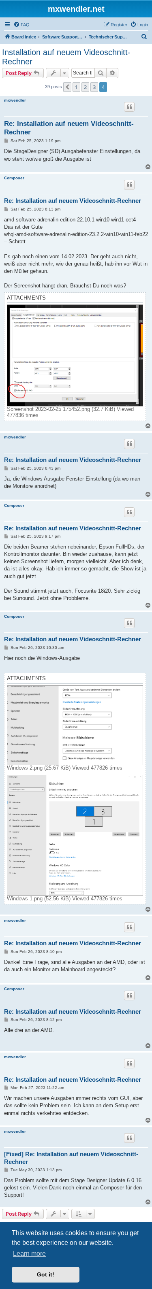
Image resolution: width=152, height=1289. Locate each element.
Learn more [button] (29, 1253)
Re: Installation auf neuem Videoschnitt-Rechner (69, 128)
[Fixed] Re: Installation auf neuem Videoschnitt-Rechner (71, 1158)
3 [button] (94, 87)
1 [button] (76, 87)
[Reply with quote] (129, 107)
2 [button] (85, 87)
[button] (67, 87)
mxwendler (15, 100)
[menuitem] (21, 25)
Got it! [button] (45, 1274)
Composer (14, 178)
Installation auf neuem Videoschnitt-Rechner (66, 57)
